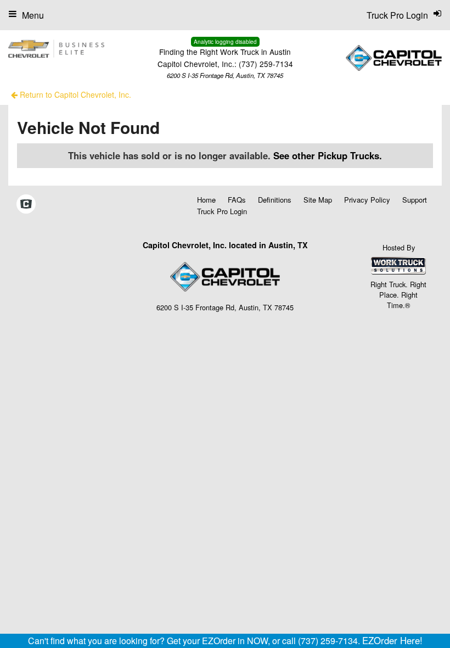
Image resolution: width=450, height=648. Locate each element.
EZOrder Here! (392, 640)
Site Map (317, 199)
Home (206, 199)
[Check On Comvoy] (26, 204)
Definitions (274, 199)
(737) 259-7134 (266, 63)
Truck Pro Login (222, 211)
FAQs (237, 199)
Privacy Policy (367, 199)
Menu (33, 15)
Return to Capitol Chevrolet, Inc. (74, 94)
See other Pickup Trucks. (327, 155)
